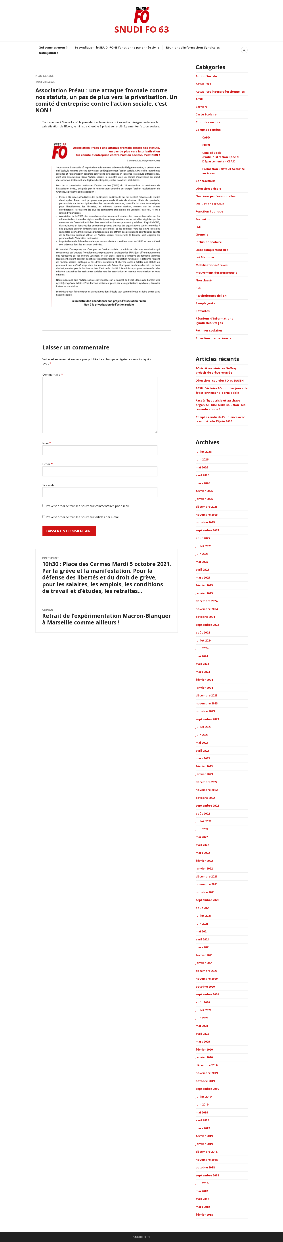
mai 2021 (202, 931)
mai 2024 (202, 656)
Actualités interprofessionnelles (220, 92)
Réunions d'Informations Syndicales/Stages (214, 320)
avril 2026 (202, 475)
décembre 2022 (206, 782)
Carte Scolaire (206, 114)
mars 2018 (203, 1207)
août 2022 (203, 813)
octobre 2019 (205, 1081)
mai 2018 (202, 1191)
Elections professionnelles (215, 196)
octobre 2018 (205, 1167)
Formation (203, 219)
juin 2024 (202, 648)
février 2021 (204, 955)
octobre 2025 (205, 522)
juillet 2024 (203, 640)
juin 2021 (202, 924)
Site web (48, 485)
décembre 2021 (206, 876)
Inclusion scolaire (209, 242)
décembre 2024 (206, 601)
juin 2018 (202, 1183)
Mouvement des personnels (216, 273)
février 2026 (204, 491)
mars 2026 (203, 483)
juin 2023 (202, 735)
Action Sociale (206, 76)
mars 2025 (203, 577)
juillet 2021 (203, 916)
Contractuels (205, 181)
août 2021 (203, 908)
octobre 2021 (205, 892)
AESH (199, 99)
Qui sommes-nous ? (53, 47)
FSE (198, 227)
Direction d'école (208, 189)
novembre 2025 (207, 515)
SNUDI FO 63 (141, 29)
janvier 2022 (204, 868)
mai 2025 (202, 562)
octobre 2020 (205, 987)
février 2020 (204, 1049)
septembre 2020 (207, 994)
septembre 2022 (207, 805)
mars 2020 (203, 1041)
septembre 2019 (207, 1089)
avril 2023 (202, 751)
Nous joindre (48, 53)
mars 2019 (203, 1128)
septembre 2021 (207, 900)
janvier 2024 (204, 688)
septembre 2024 (207, 625)
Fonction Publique (209, 211)
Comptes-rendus (208, 130)
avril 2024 (202, 664)
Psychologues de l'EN (211, 296)
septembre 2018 (207, 1175)
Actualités (203, 84)
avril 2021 (202, 939)
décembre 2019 (206, 1065)
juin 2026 (202, 459)
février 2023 (204, 766)
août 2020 (203, 1002)
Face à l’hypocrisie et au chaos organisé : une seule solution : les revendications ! (220, 404)
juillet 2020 (203, 1010)
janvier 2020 (204, 1057)
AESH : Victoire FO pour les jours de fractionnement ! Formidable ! (221, 390)
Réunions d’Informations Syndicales (193, 47)
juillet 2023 (203, 727)
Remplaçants (205, 303)
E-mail (47, 464)
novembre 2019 (207, 1073)
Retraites (203, 311)
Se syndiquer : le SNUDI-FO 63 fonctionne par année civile (117, 47)
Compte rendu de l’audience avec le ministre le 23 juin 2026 (220, 419)
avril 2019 (202, 1120)
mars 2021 (203, 947)
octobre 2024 (205, 617)
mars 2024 (203, 672)
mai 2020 (202, 1026)
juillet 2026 (203, 452)
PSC (198, 288)
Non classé (44, 76)
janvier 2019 (204, 1144)
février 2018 (204, 1215)
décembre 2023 (206, 695)
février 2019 (204, 1136)
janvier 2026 (204, 499)
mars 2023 (203, 758)
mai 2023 (202, 743)
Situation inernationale (213, 338)
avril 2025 (202, 569)
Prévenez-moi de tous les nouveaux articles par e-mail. (83, 517)
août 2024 (203, 632)
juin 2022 (202, 829)
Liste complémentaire (212, 250)
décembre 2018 (206, 1152)
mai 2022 (202, 837)
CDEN (206, 145)
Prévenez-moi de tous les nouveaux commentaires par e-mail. (87, 506)
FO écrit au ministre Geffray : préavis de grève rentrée (217, 370)
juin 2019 (202, 1104)
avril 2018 (202, 1199)
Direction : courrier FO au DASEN (220, 380)
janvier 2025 (204, 593)
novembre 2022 (207, 790)
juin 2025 (202, 554)
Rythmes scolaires (209, 330)
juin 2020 (202, 1018)
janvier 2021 (204, 963)
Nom (46, 443)
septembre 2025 (207, 530)
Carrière (202, 107)
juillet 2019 (203, 1097)
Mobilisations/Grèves (212, 265)
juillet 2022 (203, 821)
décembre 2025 (206, 507)
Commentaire (52, 374)
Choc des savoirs (208, 122)
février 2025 (204, 585)
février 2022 (204, 861)
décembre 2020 (206, 971)
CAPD (206, 137)
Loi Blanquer (205, 257)
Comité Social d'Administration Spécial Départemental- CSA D (220, 157)
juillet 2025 (203, 546)
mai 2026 (202, 467)
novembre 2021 (207, 884)
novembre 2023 (207, 703)
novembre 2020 (207, 979)
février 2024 (204, 680)
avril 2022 (202, 845)
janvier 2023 (204, 774)
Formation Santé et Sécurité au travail (223, 171)
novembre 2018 (207, 1160)
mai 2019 (202, 1112)
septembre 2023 (207, 719)
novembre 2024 (207, 609)
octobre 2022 (205, 798)
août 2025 (203, 538)
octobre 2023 (205, 711)
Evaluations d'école (210, 204)
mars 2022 (203, 853)
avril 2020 (202, 1034)
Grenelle (202, 234)
